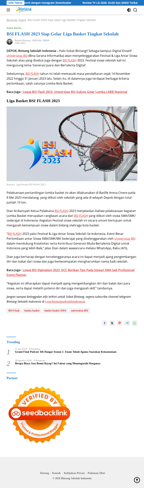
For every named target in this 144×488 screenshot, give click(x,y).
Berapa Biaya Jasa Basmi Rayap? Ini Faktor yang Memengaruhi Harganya (57, 363)
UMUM (46, 40)
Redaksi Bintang (22, 40)
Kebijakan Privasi (74, 473)
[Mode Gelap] (129, 10)
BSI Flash (14, 310)
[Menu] (9, 10)
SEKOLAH (36, 40)
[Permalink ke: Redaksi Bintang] (10, 41)
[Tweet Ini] (112, 323)
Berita (17, 28)
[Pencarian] (135, 10)
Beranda (12, 20)
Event (22, 20)
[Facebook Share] (104, 323)
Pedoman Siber (96, 473)
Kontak (56, 473)
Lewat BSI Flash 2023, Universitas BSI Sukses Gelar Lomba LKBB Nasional (75, 92)
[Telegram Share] (127, 323)
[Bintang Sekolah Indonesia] (23, 10)
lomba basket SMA (55, 310)
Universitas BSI (17, 56)
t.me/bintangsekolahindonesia (65, 301)
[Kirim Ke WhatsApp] (134, 323)
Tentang (44, 473)
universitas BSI (79, 310)
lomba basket (32, 310)
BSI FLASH (69, 60)
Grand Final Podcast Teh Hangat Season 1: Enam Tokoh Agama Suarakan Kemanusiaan (65, 351)
